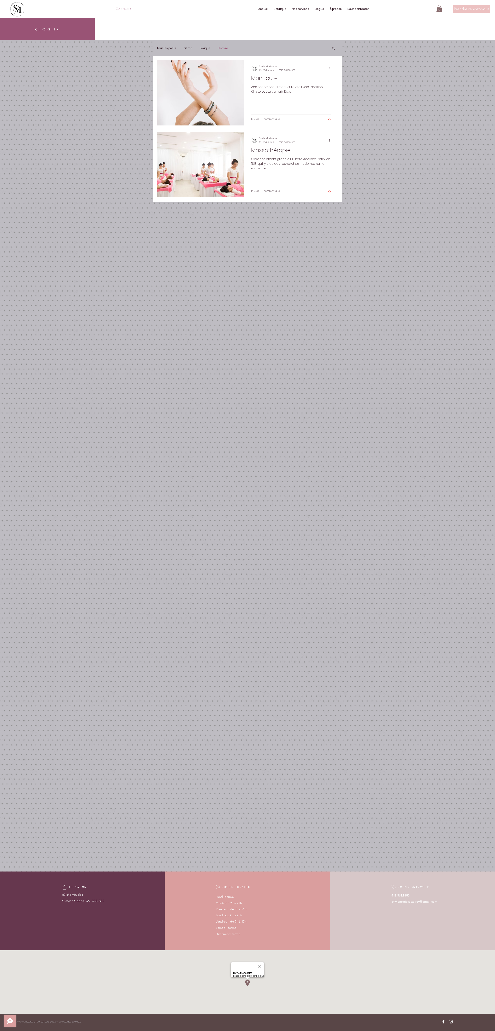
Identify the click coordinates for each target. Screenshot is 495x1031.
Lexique (205, 48)
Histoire (223, 48)
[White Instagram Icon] (450, 1021)
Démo (188, 48)
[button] (439, 8)
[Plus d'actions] (330, 68)
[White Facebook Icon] (443, 1021)
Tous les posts (166, 48)
